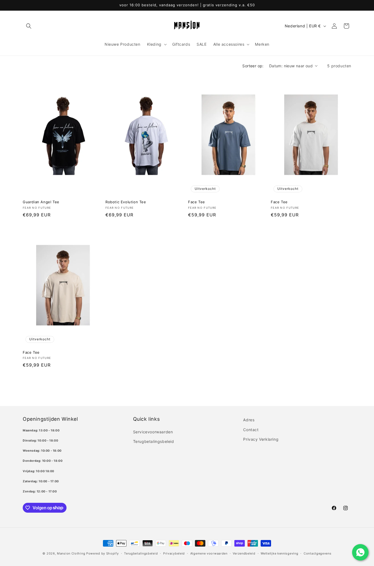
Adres (248, 419)
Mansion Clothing (71, 553)
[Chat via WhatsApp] (360, 552)
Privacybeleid (174, 553)
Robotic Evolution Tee (125, 202)
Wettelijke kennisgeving (279, 553)
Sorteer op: (252, 65)
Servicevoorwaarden (153, 431)
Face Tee (196, 202)
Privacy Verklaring (260, 439)
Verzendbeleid (244, 553)
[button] (29, 26)
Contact (250, 429)
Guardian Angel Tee (41, 202)
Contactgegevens (318, 553)
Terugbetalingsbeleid (153, 441)
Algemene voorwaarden (209, 553)
